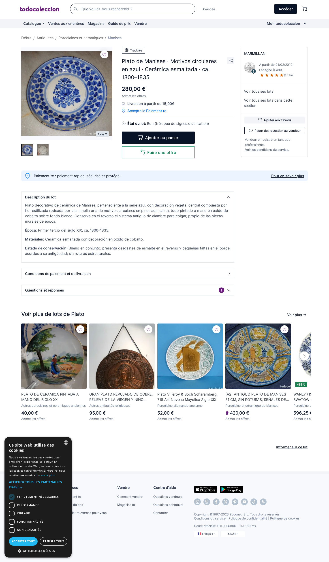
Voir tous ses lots (258, 91)
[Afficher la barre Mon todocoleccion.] (305, 23)
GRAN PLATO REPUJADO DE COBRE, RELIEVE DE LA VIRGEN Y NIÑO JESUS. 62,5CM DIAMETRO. (121, 397)
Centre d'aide (164, 487)
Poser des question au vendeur (277, 130)
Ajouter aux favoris (277, 120)
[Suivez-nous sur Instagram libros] (206, 501)
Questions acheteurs (168, 505)
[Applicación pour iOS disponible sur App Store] (205, 489)
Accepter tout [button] (23, 541)
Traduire (136, 50)
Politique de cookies (284, 518)
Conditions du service (210, 518)
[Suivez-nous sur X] (225, 501)
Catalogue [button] (32, 23)
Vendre (140, 23)
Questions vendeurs (167, 496)
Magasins (96, 23)
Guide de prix (119, 23)
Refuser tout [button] (53, 541)
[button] (128, 197)
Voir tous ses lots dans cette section (268, 103)
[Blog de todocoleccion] (263, 501)
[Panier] (305, 9)
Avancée (209, 9)
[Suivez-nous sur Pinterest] (235, 501)
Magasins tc (126, 505)
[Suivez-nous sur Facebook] (216, 501)
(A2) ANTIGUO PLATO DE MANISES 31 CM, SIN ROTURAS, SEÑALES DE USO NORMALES (255, 397)
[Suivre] (104, 54)
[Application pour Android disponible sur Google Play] (231, 489)
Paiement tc (72, 496)
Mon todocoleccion (283, 23)
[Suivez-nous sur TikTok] (253, 501)
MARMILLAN (254, 53)
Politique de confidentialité (248, 518)
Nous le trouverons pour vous (85, 513)
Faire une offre (161, 152)
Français (208, 533)
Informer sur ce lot (292, 447)
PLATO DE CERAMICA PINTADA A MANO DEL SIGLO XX (50, 397)
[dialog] (38, 497)
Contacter (160, 513)
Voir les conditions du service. (267, 149)
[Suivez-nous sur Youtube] (244, 501)
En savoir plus (45, 475)
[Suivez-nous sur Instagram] (197, 501)
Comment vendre (130, 496)
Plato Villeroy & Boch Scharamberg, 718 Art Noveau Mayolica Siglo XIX (187, 397)
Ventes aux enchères (66, 23)
